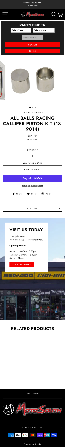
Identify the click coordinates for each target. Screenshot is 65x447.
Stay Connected (32, 427)
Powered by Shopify (32, 444)
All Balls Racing (32, 113)
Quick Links (32, 393)
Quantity (32, 150)
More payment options (32, 185)
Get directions (21, 264)
